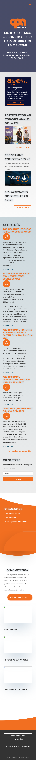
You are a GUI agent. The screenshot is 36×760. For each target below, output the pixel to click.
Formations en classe (13, 513)
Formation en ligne (12, 517)
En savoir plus (15, 102)
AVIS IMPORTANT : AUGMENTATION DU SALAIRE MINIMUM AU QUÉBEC (16, 379)
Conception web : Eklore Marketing (18, 757)
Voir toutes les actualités (19, 451)
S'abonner (18, 479)
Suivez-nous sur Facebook (18, 746)
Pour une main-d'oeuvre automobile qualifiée (17, 55)
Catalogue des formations (16, 521)
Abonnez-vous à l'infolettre (18, 737)
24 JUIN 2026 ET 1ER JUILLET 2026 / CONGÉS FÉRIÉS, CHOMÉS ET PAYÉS (16, 276)
